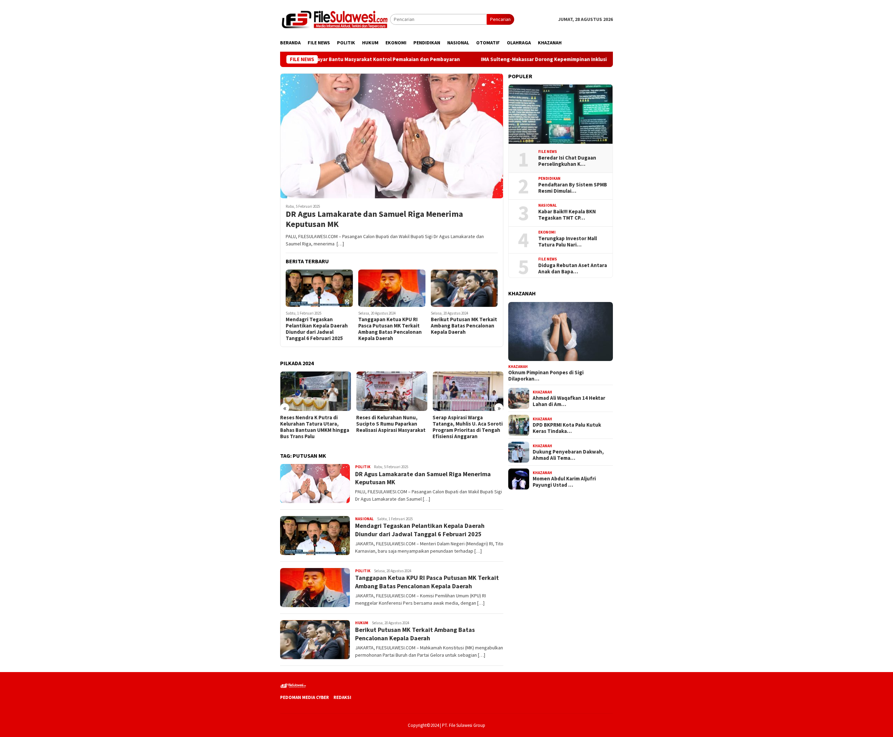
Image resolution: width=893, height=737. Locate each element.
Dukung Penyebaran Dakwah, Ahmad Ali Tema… (568, 455)
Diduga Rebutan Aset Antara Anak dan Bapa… (572, 268)
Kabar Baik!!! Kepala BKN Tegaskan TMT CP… (567, 214)
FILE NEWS (547, 151)
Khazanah (518, 366)
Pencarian (500, 19)
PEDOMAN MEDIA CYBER (304, 697)
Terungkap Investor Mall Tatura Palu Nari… (567, 241)
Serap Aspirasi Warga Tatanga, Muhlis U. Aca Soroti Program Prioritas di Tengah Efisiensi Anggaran (391, 427)
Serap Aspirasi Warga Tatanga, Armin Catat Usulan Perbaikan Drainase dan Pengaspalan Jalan (467, 427)
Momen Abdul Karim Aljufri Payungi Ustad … (564, 482)
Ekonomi (547, 232)
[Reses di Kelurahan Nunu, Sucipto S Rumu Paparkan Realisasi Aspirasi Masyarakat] (315, 391)
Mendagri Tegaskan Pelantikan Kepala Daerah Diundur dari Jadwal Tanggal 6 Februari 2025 (317, 328)
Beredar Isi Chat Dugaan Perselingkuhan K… (567, 161)
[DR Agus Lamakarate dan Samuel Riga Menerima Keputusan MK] (391, 135)
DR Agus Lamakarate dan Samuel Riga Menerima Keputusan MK (374, 219)
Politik (362, 466)
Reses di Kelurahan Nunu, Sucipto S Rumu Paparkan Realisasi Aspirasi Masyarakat (315, 423)
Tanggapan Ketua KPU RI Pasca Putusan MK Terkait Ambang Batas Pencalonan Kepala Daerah (390, 328)
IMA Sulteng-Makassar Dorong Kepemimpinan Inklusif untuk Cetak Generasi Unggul (536, 59)
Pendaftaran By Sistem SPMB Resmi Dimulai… (572, 188)
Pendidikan (549, 178)
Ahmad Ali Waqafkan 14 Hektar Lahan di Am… (569, 401)
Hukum (361, 622)
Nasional (364, 518)
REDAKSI (342, 697)
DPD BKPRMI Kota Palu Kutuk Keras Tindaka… (567, 428)
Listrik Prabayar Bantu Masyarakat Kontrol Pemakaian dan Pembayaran (330, 59)
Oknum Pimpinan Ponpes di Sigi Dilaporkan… (546, 375)
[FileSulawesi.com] (335, 19)
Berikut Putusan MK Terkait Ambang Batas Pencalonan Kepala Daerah (464, 325)
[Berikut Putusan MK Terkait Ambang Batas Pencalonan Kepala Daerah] (464, 288)
